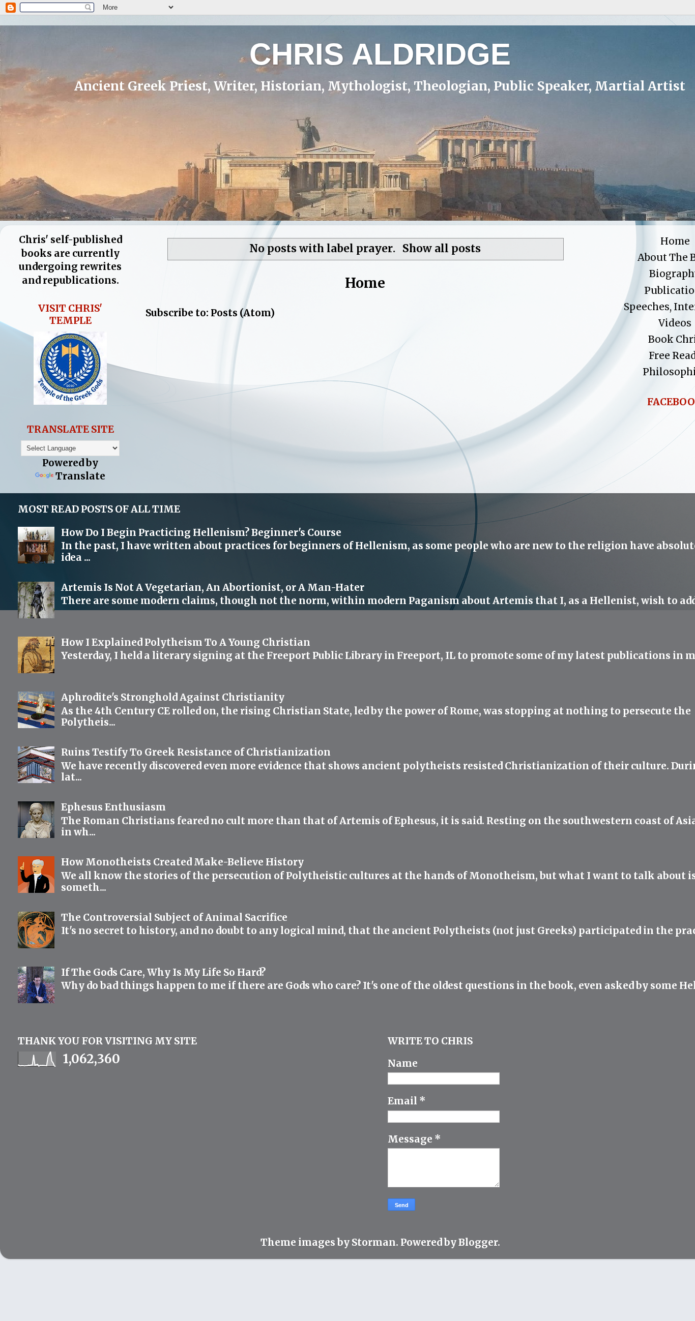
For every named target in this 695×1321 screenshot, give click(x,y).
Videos (674, 323)
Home (365, 283)
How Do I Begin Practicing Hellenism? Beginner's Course (201, 532)
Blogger (478, 1242)
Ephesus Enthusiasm (113, 807)
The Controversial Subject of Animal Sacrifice (174, 917)
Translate (80, 476)
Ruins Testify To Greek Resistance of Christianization (196, 752)
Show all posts (441, 248)
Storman (374, 1242)
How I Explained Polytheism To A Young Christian (185, 642)
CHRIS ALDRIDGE (380, 54)
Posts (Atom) (243, 313)
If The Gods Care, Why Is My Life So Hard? (163, 972)
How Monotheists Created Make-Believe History (182, 862)
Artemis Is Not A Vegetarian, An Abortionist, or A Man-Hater (212, 587)
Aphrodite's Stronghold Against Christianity (172, 697)
